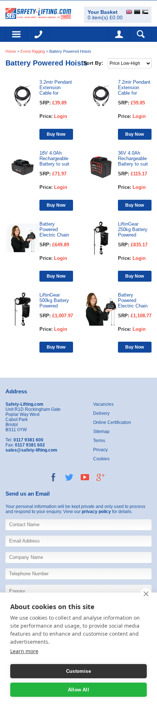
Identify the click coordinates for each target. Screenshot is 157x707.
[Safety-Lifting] (38, 13)
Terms (99, 440)
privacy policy (96, 511)
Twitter (69, 477)
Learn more (24, 651)
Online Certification (112, 422)
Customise (78, 671)
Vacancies (103, 404)
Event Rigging (32, 51)
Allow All (78, 689)
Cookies (101, 458)
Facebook (53, 477)
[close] (146, 594)
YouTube (85, 477)
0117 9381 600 (38, 34)
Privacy (100, 449)
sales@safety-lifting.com (31, 450)
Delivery (101, 413)
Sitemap (101, 431)
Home (10, 51)
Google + (100, 477)
